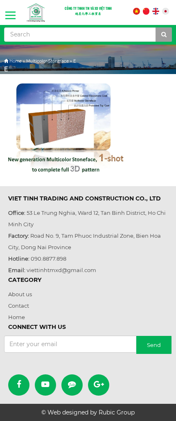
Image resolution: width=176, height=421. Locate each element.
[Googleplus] (98, 385)
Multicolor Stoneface (47, 61)
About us (20, 294)
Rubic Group (117, 412)
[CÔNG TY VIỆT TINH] (36, 12)
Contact (18, 305)
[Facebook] (18, 385)
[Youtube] (45, 385)
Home (15, 61)
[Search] (164, 34)
